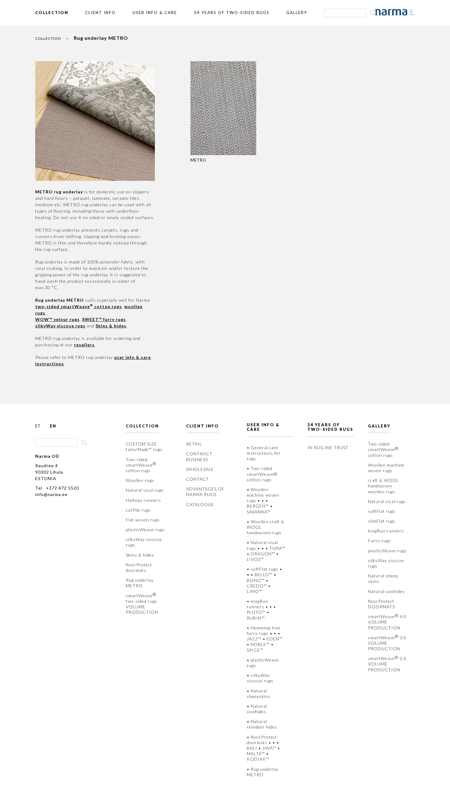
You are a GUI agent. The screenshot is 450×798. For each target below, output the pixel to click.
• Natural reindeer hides (262, 724)
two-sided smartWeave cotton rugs (78, 306)
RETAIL (194, 443)
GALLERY (296, 12)
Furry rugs (379, 540)
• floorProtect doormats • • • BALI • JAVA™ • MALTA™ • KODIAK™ (263, 748)
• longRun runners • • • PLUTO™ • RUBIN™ (261, 609)
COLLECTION (51, 12)
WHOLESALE (200, 469)
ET (38, 425)
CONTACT (197, 479)
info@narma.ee (51, 494)
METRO (198, 160)
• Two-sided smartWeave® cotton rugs (262, 474)
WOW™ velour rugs (57, 319)
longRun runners (386, 530)
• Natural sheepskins (259, 693)
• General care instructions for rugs (264, 453)
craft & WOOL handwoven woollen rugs (383, 486)
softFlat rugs (382, 511)
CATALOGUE (200, 504)
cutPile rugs (138, 510)
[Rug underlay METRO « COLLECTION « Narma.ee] (395, 12)
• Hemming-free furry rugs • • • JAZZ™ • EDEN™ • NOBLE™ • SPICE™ (265, 639)
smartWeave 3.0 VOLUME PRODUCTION (387, 643)
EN (53, 425)
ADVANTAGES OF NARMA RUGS (205, 491)
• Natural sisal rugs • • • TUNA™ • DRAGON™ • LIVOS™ (266, 551)
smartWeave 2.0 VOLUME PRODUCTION (387, 664)
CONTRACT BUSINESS (199, 456)
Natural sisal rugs (145, 490)
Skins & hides (111, 325)
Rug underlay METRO (140, 582)
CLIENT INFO (100, 12)
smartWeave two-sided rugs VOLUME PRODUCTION (142, 604)
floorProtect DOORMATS (381, 603)
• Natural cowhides (257, 708)
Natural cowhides (386, 591)
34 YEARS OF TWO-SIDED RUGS (231, 12)
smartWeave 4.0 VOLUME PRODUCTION (387, 622)
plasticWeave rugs (145, 529)
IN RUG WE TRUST (328, 447)
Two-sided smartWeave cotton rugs (141, 465)
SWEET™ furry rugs (104, 319)
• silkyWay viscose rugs (260, 678)
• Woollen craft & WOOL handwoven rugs (265, 527)
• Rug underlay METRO (263, 771)
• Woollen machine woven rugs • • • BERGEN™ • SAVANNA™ (263, 500)
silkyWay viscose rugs (144, 542)
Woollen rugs (140, 480)
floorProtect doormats (139, 567)
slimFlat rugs (382, 521)
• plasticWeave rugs (263, 662)
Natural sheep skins (383, 578)
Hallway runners (143, 500)
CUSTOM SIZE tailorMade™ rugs (144, 446)
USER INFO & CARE (155, 12)
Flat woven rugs (143, 519)
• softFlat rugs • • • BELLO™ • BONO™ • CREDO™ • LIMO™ (264, 580)
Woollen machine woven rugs (386, 467)
